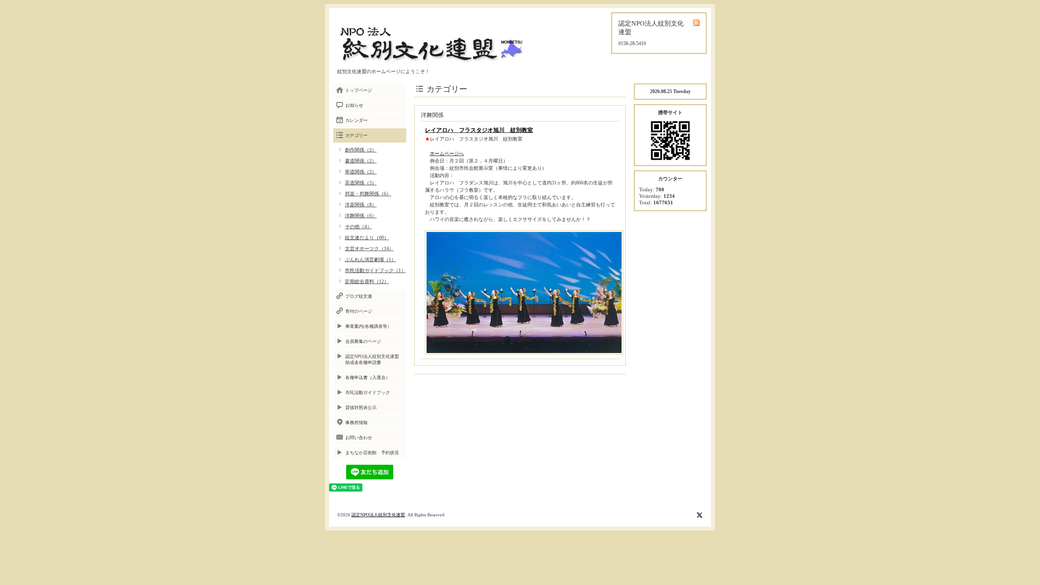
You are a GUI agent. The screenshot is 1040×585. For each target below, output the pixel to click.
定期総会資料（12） (367, 281)
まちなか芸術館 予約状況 (372, 452)
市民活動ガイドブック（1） (375, 270)
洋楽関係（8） (361, 205)
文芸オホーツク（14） (369, 248)
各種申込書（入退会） (367, 377)
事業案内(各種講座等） (368, 326)
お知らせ (354, 105)
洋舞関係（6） (361, 216)
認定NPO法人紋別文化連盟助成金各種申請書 (372, 359)
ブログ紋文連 (358, 296)
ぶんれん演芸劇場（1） (370, 259)
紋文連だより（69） (367, 237)
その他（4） (358, 227)
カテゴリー (356, 135)
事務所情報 (356, 422)
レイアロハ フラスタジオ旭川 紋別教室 (479, 130)
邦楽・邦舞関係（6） (368, 194)
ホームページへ (447, 153)
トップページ (358, 90)
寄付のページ (358, 311)
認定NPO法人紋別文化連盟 (378, 514)
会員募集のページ (363, 341)
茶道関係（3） (361, 183)
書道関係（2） (361, 161)
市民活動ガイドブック (367, 392)
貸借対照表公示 (361, 407)
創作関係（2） (361, 150)
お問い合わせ (358, 437)
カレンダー (356, 120)
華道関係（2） (361, 172)
